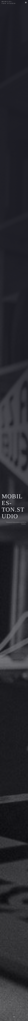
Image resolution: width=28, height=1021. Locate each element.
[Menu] (26, 2)
